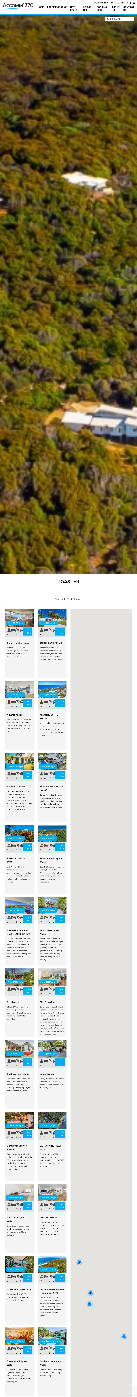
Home (41, 7)
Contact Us (128, 8)
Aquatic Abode (14, 714)
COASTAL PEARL (48, 1217)
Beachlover (13, 1002)
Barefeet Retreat (16, 786)
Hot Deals (73, 8)
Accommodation (57, 7)
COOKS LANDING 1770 (19, 1289)
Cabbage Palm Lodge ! (18, 1074)
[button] (7, 618)
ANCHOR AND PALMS (51, 643)
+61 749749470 (119, 2)
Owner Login (101, 2)
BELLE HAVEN (47, 1002)
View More (29, 631)
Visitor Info (87, 8)
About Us (116, 8)
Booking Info (102, 8)
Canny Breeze (47, 1074)
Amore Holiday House (18, 643)
